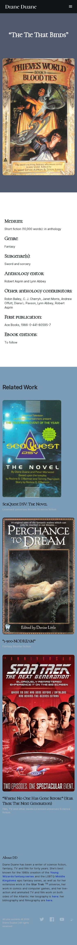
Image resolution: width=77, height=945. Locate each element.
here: (55, 896)
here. (49, 900)
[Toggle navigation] (70, 6)
